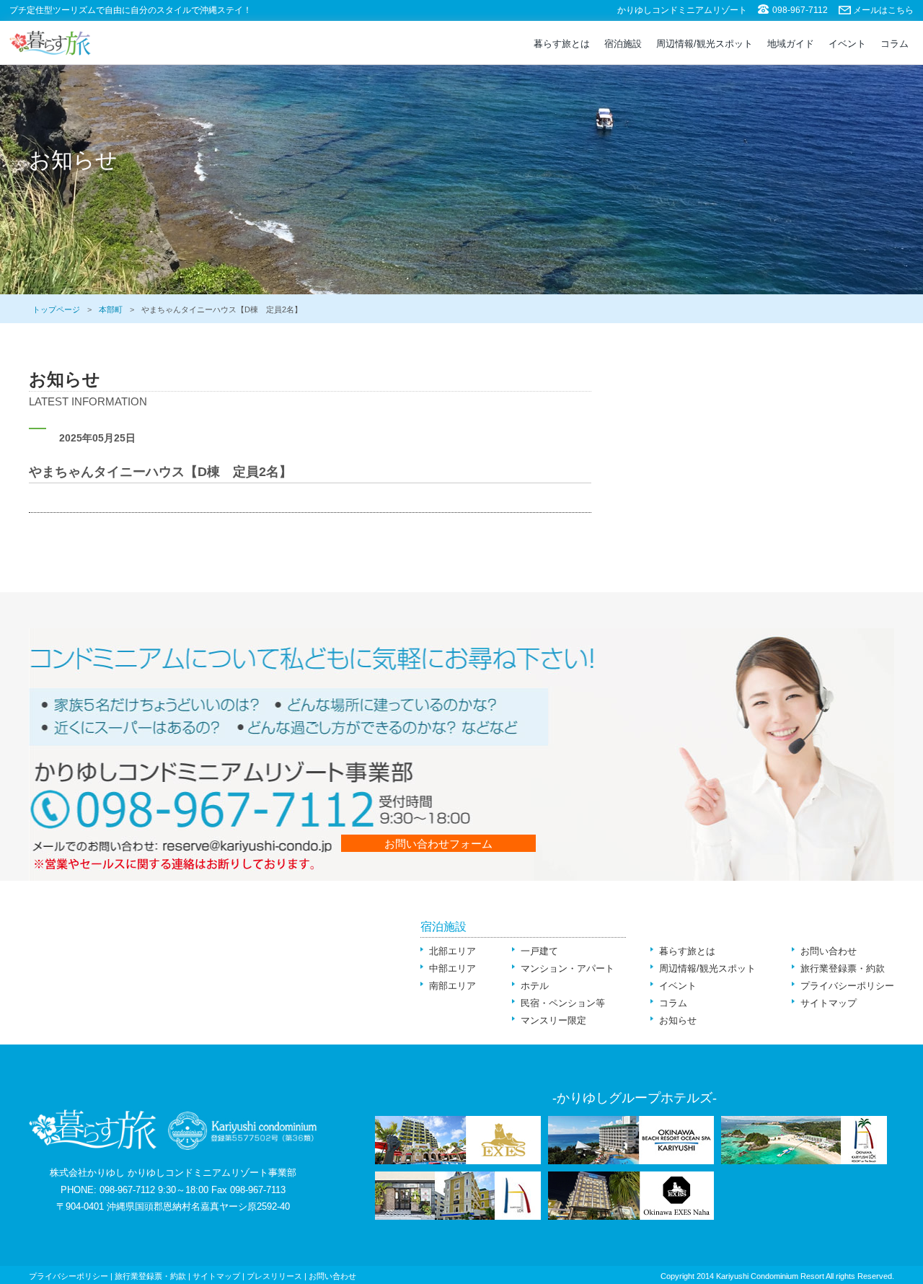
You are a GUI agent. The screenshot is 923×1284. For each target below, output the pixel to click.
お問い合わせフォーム (438, 843)
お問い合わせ (828, 951)
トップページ (56, 309)
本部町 (111, 309)
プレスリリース (274, 1276)
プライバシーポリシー (847, 985)
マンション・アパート (567, 968)
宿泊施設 (623, 43)
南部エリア (452, 985)
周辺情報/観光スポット (704, 43)
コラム (894, 43)
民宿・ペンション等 (563, 1003)
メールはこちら (883, 10)
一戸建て (539, 951)
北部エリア (452, 951)
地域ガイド (790, 43)
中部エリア (452, 968)
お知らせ (678, 1020)
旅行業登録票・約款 (842, 968)
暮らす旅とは (562, 43)
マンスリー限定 (553, 1020)
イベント (847, 43)
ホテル (535, 985)
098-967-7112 (800, 10)
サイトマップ (828, 1003)
